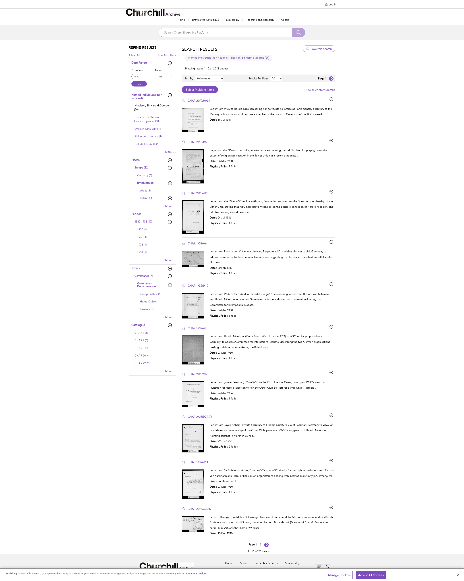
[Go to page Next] (266, 545)
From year (137, 70)
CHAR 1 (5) (141, 332)
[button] (183, 100)
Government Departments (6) (146, 285)
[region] (232, 574)
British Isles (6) (145, 182)
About (285, 19)
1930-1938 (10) (143, 221)
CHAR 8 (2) (141, 348)
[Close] (458, 575)
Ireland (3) (146, 198)
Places (135, 160)
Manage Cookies (339, 575)
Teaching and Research (260, 19)
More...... (170, 151)
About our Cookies (196, 573)
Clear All (134, 55)
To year (159, 70)
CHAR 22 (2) (141, 363)
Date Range (139, 62)
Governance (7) (143, 275)
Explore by (232, 19)
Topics (135, 268)
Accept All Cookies (371, 575)
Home (181, 19)
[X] (327, 566)
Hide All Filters (166, 55)
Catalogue (138, 325)
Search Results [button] (199, 49)
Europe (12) (141, 167)
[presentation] (194, 120)
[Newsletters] (319, 566)
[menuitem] (152, 109)
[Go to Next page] (331, 78)
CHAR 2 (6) (141, 340)
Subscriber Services (266, 563)
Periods (136, 214)
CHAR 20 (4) (141, 355)
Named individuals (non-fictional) (147, 96)
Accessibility (292, 563)
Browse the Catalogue (205, 19)
